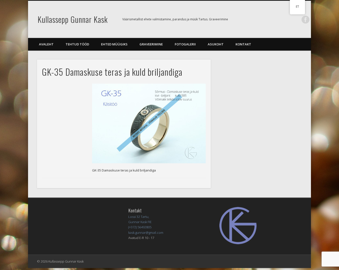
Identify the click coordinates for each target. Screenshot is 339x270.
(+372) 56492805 (139, 227)
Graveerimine (151, 44)
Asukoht (216, 44)
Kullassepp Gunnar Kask (73, 19)
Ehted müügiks (114, 44)
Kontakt (243, 44)
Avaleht (46, 44)
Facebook (305, 20)
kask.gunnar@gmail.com (145, 232)
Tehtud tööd (77, 44)
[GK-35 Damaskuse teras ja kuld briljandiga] (149, 124)
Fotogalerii (185, 44)
